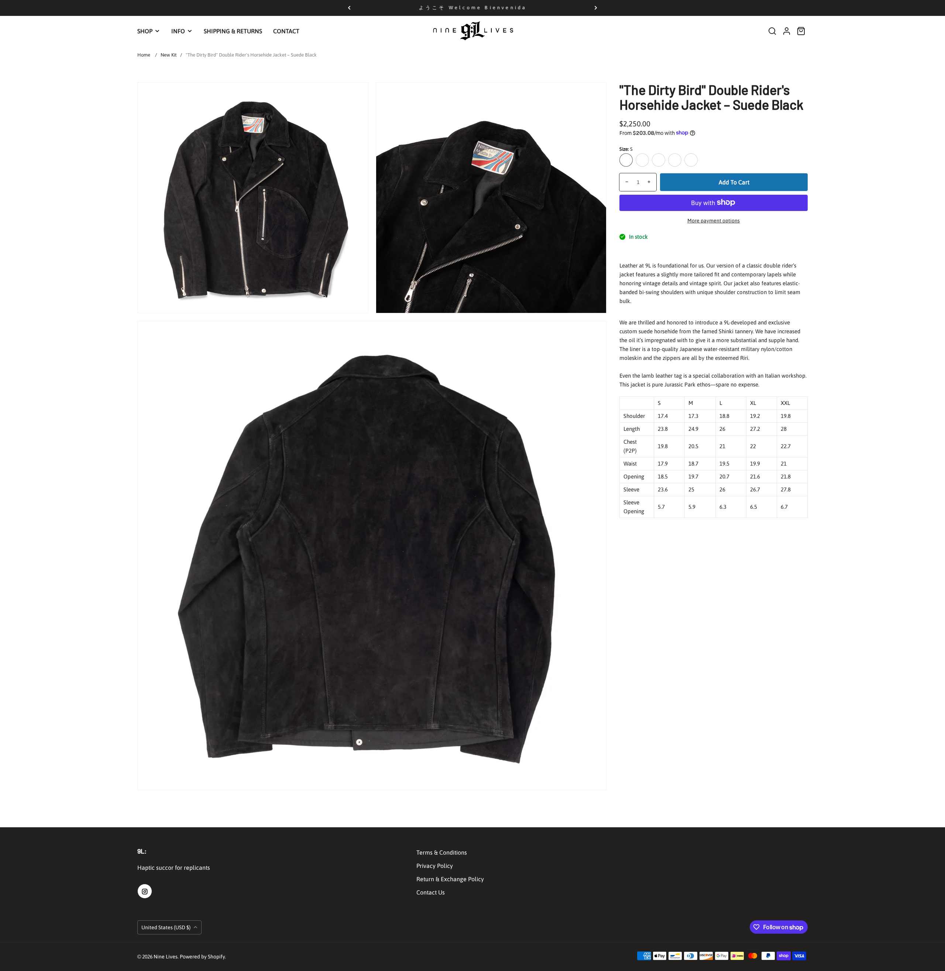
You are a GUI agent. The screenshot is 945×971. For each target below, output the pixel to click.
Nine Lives (166, 957)
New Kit (168, 55)
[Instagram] (144, 891)
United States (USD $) (166, 927)
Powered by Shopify (202, 957)
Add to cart (734, 181)
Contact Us (430, 892)
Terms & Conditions (441, 852)
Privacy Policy (434, 865)
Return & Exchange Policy (450, 879)
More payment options (713, 220)
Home (143, 55)
